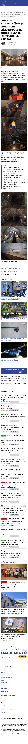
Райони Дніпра (5, 682)
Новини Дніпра (7, 13)
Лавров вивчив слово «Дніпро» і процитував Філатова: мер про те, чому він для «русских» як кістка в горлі (13, 378)
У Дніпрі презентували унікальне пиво (13, 383)
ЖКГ (9, 268)
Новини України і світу (7, 677)
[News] (15, 3)
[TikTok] (18, 3)
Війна (12, 525)
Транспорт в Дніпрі (6, 679)
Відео (2, 680)
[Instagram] (13, 3)
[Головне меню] (25, 3)
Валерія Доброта (11, 43)
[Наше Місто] (3, 3)
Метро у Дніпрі (12, 271)
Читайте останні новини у (14, 371)
